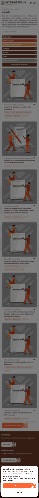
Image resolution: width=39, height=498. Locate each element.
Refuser (19, 492)
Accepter (17, 486)
